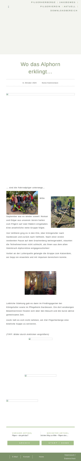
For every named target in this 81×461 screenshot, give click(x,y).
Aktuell (70, 7)
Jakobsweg (67, 2)
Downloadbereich (64, 11)
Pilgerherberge (43, 2)
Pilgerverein (50, 7)
